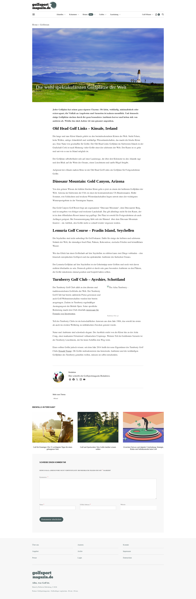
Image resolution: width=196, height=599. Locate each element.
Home (35, 24)
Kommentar (43, 477)
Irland (56, 398)
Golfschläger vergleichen (59, 591)
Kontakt (126, 545)
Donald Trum (65, 350)
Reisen (87, 14)
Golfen (101, 14)
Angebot (35, 551)
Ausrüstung (114, 14)
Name (41, 504)
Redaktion (39, 94)
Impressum (127, 551)
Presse (34, 558)
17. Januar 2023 (49, 94)
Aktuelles (59, 14)
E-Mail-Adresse (85, 504)
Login (80, 558)
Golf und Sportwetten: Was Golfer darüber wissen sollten (98, 448)
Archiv (80, 551)
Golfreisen (44, 24)
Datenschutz (127, 558)
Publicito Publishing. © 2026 (47, 587)
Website (123, 504)
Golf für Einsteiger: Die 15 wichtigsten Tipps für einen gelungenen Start (52, 448)
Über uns (35, 545)
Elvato (70, 591)
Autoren (80, 545)
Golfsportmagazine (44, 591)
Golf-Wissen (146, 14)
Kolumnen (73, 14)
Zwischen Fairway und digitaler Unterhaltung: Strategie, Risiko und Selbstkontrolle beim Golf (143, 448)
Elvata (76, 591)
